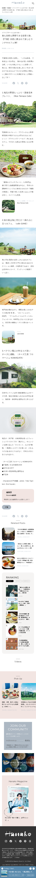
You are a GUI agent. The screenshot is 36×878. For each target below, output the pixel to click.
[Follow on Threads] (30, 841)
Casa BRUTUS (14, 864)
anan (3, 864)
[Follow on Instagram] (6, 841)
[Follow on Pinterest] (20, 841)
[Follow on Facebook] (10, 841)
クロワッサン (21, 864)
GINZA (27, 864)
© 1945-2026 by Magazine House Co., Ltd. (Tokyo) (18, 861)
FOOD (9, 8)
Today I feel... (9, 868)
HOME (4, 8)
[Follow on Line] (25, 841)
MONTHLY (26, 581)
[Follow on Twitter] (15, 841)
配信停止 (27, 740)
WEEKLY (18, 581)
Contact (17, 857)
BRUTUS (8, 864)
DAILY (9, 581)
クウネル (31, 864)
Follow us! (18, 768)
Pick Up (18, 678)
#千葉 (6, 507)
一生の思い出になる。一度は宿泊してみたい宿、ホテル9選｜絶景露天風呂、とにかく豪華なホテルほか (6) (21, 872)
